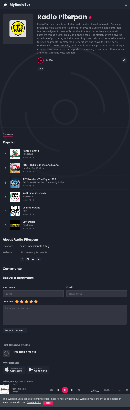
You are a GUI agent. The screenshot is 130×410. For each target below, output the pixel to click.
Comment (9, 301)
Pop (41, 68)
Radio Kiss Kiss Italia (34, 193)
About (29, 381)
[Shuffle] (51, 390)
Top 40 (35, 168)
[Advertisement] (65, 97)
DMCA (22, 381)
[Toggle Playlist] (126, 390)
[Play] (65, 390)
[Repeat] (78, 390)
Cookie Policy (34, 402)
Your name (9, 287)
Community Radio (55, 182)
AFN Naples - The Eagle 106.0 (39, 179)
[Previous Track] (58, 390)
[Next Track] (71, 390)
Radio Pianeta (31, 150)
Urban (37, 182)
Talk (25, 182)
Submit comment (14, 330)
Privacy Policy (10, 381)
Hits (25, 168)
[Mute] (119, 390)
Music (42, 168)
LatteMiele (29, 221)
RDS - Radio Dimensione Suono (41, 164)
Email (69, 287)
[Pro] (90, 17)
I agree (48, 402)
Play (15, 154)
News (30, 153)
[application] (65, 390)
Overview (8, 134)
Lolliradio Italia (31, 207)
